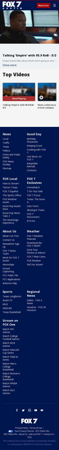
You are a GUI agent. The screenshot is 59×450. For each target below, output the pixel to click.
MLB (5, 304)
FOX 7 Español (10, 191)
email (42, 410)
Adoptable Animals (32, 165)
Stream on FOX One (10, 322)
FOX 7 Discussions (33, 215)
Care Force (33, 206)
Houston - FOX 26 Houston (36, 309)
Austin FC (8, 300)
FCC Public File (10, 275)
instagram (29, 410)
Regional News (33, 294)
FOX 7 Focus (33, 195)
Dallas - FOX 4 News (34, 302)
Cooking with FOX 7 (36, 151)
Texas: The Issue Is (36, 201)
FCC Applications (11, 279)
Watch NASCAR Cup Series (11, 351)
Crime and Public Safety (11, 156)
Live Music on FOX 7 (34, 158)
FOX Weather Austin (10, 201)
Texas (6, 146)
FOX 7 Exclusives (34, 181)
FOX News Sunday (8, 163)
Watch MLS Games (9, 392)
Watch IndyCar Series (10, 358)
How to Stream (11, 183)
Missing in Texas (35, 210)
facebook (17, 410)
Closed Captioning (8, 270)
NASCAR (7, 308)
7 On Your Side (35, 191)
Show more (10, 65)
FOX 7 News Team (9, 252)
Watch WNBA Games (10, 385)
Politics (6, 150)
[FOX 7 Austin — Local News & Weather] (12, 5)
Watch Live (43, 5)
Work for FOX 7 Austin (11, 259)
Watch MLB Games (9, 344)
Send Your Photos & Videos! (36, 251)
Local (5, 138)
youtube (35, 410)
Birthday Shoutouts (32, 140)
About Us (9, 231)
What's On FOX (11, 235)
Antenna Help (10, 283)
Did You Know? (35, 264)
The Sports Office (12, 195)
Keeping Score (34, 145)
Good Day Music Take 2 (11, 214)
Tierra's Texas (10, 187)
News (7, 134)
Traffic (6, 142)
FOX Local (10, 179)
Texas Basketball (12, 312)
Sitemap (7, 168)
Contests (31, 170)
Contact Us (8, 239)
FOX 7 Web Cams (36, 256)
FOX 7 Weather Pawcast (35, 237)
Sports (7, 292)
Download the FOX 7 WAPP (34, 244)
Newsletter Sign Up (11, 245)
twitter (23, 410)
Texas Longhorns (12, 296)
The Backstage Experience (11, 221)
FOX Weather (34, 260)
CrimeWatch (33, 187)
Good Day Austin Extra (12, 207)
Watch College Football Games (11, 337)
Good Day (34, 134)
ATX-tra (31, 220)
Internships (8, 264)
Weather (33, 231)
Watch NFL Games (8, 331)
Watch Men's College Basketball (9, 366)
